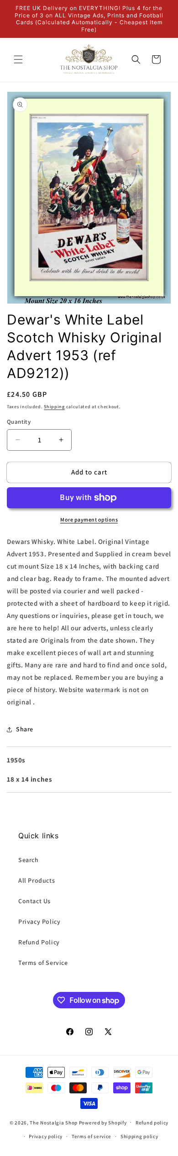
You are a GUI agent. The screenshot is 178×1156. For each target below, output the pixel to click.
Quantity (19, 422)
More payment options (89, 519)
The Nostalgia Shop (54, 1122)
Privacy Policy (39, 921)
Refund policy (152, 1122)
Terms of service (91, 1136)
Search (28, 860)
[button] (18, 59)
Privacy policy (46, 1136)
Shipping (54, 407)
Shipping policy (139, 1136)
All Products (36, 880)
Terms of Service (43, 963)
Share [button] (24, 729)
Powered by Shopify (103, 1122)
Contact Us (34, 901)
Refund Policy (39, 942)
